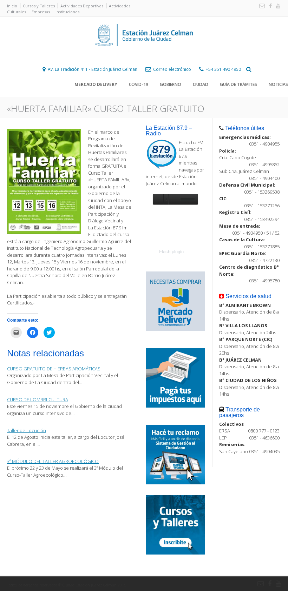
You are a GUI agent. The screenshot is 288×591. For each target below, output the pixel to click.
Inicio (12, 5)
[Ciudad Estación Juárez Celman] (144, 54)
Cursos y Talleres (39, 5)
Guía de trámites (238, 84)
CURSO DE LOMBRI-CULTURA (37, 399)
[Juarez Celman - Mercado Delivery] (175, 329)
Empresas (41, 11)
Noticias (278, 84)
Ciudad (200, 84)
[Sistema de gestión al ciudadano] (175, 482)
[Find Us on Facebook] (269, 6)
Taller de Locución (26, 430)
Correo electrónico (172, 69)
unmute (173, 199)
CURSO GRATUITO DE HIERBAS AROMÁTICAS (53, 368)
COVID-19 (138, 84)
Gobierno (170, 84)
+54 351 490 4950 (223, 69)
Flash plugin (171, 251)
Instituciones (67, 11)
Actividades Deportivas (81, 5)
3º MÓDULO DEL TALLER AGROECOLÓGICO (53, 461)
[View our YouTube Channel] (277, 6)
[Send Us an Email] (261, 6)
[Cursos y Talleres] (175, 553)
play (158, 199)
